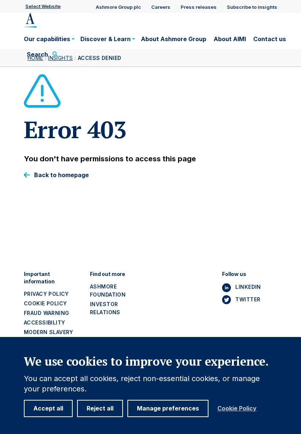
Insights (60, 58)
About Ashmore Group (173, 39)
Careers (160, 7)
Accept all (48, 408)
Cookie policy (45, 303)
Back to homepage (61, 175)
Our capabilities (47, 39)
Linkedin (248, 287)
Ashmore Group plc (118, 7)
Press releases (199, 7)
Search (37, 54)
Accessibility (44, 322)
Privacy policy (46, 294)
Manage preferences (168, 408)
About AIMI (230, 39)
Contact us (269, 39)
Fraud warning (46, 313)
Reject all (100, 408)
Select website (43, 6)
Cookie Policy (237, 408)
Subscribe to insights (252, 7)
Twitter (247, 299)
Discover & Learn (105, 39)
